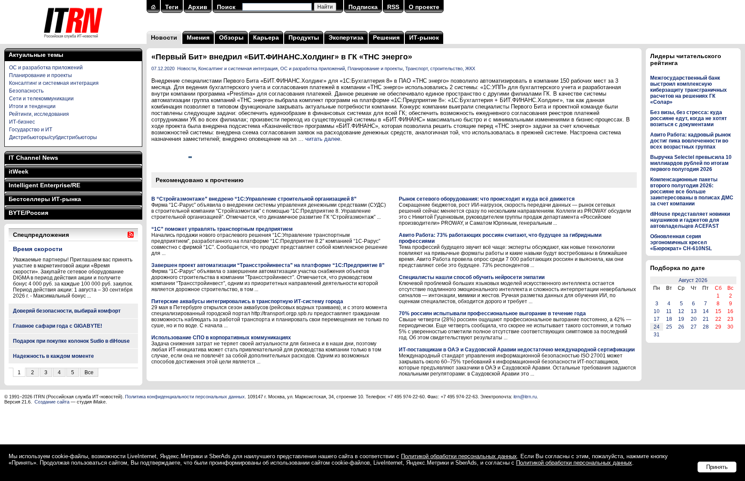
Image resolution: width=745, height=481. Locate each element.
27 (694, 327)
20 (694, 319)
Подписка (363, 6)
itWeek (18, 171)
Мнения (198, 37)
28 (706, 327)
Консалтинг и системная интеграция (54, 83)
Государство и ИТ (30, 130)
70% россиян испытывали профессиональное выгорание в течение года (492, 313)
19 (681, 319)
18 (669, 319)
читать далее (322, 139)
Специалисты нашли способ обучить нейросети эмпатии (472, 277)
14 (706, 311)
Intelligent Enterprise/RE (44, 185)
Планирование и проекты (40, 75)
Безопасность (26, 91)
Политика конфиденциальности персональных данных (185, 396)
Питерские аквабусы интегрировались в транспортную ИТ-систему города (247, 301)
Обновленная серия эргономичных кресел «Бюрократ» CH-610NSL (681, 242)
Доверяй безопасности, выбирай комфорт (67, 311)
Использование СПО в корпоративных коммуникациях (221, 338)
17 (657, 319)
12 (681, 311)
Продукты (303, 37)
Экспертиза (346, 37)
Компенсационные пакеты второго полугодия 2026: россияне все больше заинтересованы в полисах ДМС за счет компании (691, 192)
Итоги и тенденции (32, 106)
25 (669, 327)
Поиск (226, 6)
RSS (393, 6)
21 (706, 319)
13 (694, 311)
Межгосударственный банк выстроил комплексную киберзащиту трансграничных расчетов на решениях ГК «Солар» (688, 90)
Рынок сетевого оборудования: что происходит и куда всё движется (487, 199)
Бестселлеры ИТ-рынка (45, 199)
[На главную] (73, 41)
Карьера (266, 37)
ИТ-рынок (424, 37)
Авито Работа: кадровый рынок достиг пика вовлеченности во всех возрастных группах (690, 141)
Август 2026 (693, 280)
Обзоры (231, 37)
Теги (171, 6)
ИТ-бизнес (22, 122)
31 (657, 335)
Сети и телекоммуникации (41, 99)
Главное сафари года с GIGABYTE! (57, 326)
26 (681, 327)
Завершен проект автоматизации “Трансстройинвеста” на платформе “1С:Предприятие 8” (268, 265)
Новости (164, 37)
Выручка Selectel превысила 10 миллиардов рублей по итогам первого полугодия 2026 (691, 163)
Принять (717, 467)
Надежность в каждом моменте (53, 356)
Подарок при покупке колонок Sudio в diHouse (71, 341)
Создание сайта (51, 401)
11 (669, 311)
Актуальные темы (36, 54)
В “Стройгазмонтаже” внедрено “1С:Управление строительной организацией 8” (254, 199)
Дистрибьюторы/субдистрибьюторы (53, 137)
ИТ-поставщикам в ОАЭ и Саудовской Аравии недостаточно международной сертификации (517, 350)
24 (657, 327)
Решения (386, 37)
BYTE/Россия (28, 212)
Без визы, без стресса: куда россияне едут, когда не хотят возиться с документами (688, 118)
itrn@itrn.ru (525, 396)
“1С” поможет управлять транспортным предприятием (222, 229)
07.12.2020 (163, 68)
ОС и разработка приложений (46, 68)
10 (657, 311)
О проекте (424, 6)
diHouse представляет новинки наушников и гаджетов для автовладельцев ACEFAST (690, 220)
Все (89, 372)
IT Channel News (33, 157)
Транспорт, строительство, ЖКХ (440, 68)
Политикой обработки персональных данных (459, 456)
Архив (197, 6)
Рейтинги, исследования (39, 114)
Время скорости (38, 248)
